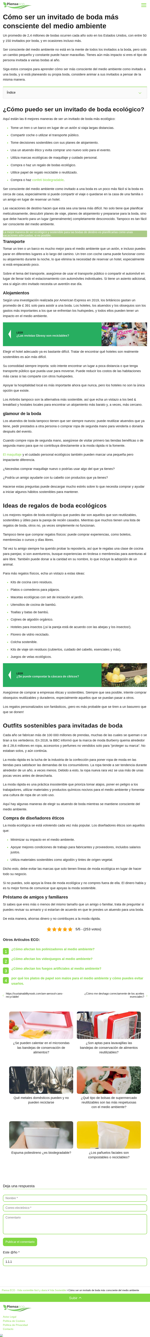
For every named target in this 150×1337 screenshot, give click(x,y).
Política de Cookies (14, 1320)
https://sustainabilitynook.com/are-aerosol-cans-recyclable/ (34, 995)
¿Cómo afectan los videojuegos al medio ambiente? (52, 959)
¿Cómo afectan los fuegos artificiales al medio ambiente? (56, 968)
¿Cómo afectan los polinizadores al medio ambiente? (53, 949)
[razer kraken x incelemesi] (75, 1335)
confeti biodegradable (48, 180)
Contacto (8, 1328)
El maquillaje (12, 454)
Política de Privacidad (15, 1324)
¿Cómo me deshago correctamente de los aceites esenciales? (114, 995)
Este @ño (11, 1252)
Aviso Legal (9, 1316)
